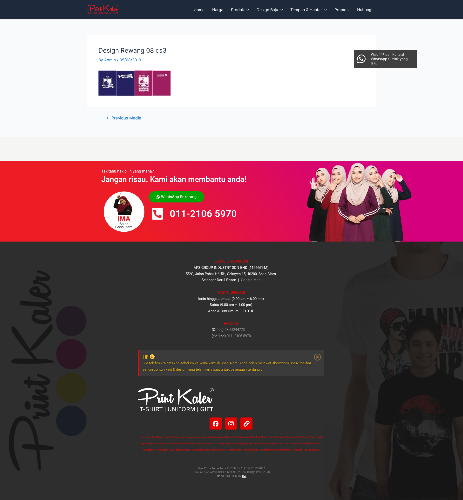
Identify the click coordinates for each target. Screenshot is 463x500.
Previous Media (123, 118)
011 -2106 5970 (239, 336)
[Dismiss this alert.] (317, 357)
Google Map (250, 280)
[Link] (246, 423)
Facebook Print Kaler (174, 437)
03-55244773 (235, 329)
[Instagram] (231, 423)
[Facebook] (216, 423)
